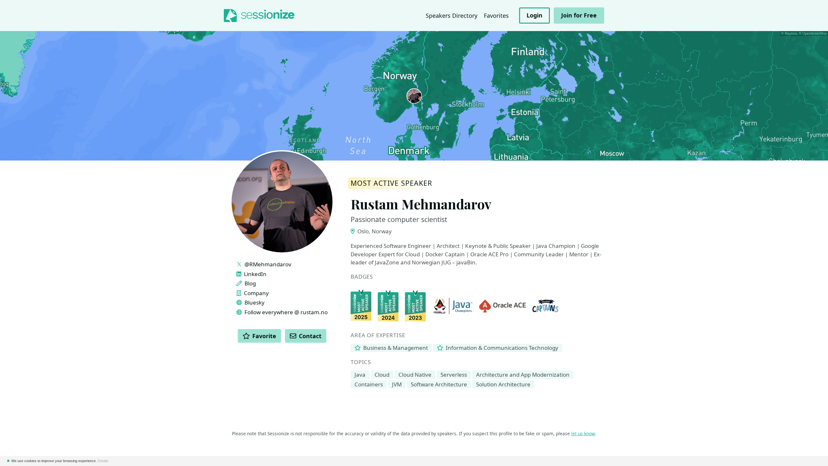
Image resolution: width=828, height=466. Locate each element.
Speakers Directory (451, 15)
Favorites (496, 15)
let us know (583, 433)
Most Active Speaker (391, 183)
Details (103, 461)
